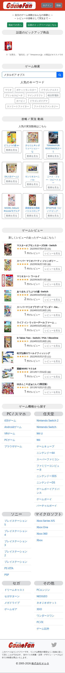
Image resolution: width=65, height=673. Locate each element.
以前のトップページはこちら (42, 24)
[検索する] (59, 75)
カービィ (20, 100)
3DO (39, 609)
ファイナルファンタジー (46, 106)
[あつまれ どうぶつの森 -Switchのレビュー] (8, 295)
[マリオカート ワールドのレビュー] (8, 280)
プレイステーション (15, 561)
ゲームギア (10, 609)
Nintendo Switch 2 (47, 420)
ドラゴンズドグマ (38, 100)
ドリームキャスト (14, 590)
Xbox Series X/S (46, 520)
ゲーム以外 (43, 628)
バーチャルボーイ (47, 505)
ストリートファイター (18, 106)
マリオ (8, 89)
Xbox (39, 540)
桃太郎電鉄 (53, 95)
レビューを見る (52, 253)
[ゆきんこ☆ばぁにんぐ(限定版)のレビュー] (8, 387)
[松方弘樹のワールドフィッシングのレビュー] (8, 357)
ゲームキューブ (45, 446)
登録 (58, 5)
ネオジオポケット (47, 602)
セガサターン (12, 596)
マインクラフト (35, 95)
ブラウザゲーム (13, 446)
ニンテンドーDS (46, 482)
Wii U (40, 433)
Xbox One (42, 527)
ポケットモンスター (26, 89)
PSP (6, 574)
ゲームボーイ (44, 499)
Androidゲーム (13, 427)
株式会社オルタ (40, 663)
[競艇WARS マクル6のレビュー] (8, 372)
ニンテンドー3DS (46, 476)
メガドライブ (12, 602)
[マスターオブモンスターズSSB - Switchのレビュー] (8, 249)
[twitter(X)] (54, 644)
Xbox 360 (42, 533)
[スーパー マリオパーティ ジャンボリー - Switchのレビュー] (8, 264)
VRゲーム (9, 433)
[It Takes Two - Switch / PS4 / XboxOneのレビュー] (8, 341)
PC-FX (40, 622)
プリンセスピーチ (14, 95)
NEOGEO (42, 596)
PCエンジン (43, 590)
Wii (38, 440)
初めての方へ (15, 24)
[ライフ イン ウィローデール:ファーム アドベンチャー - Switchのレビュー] (8, 326)
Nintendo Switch (46, 427)
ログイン (47, 5)
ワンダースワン (45, 615)
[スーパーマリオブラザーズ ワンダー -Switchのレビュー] (8, 310)
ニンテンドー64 (46, 453)
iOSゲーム (10, 420)
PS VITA (8, 568)
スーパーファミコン (48, 459)
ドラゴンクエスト (50, 89)
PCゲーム (9, 440)
